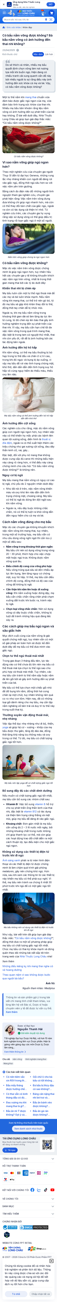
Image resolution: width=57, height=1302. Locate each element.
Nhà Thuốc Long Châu (33, 956)
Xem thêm (11, 1011)
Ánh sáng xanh (11, 860)
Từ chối (16, 1294)
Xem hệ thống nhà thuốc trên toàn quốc (28, 1123)
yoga (5, 727)
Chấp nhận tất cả (41, 1294)
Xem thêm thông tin (14, 1051)
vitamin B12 (30, 811)
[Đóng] (3, 4)
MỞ (50, 4)
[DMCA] (34, 1227)
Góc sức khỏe (14, 27)
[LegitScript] (17, 1235)
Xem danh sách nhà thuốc (28, 1128)
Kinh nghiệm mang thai (36, 1059)
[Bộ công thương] (9, 1227)
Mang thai (8, 1063)
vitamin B (40, 804)
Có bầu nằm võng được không (33, 938)
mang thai (30, 97)
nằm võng (17, 1059)
